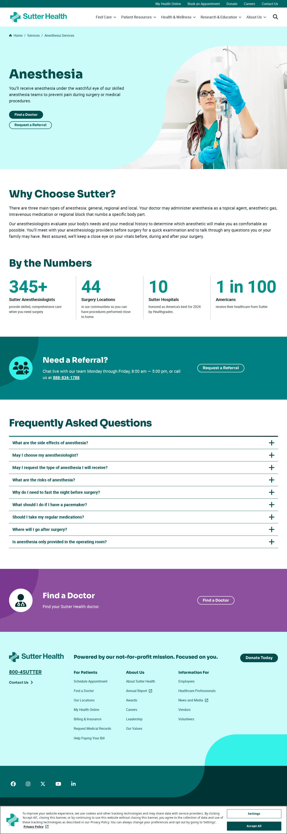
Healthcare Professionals (197, 690)
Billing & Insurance (87, 719)
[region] (143, 820)
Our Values (134, 728)
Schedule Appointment (90, 681)
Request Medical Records (92, 728)
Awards (131, 700)
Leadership (134, 719)
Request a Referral (30, 125)
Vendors (184, 709)
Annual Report (140, 690)
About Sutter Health (140, 681)
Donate (231, 3)
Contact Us (270, 3)
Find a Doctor (26, 114)
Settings (254, 814)
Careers (249, 3)
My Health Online (168, 3)
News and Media (194, 700)
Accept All (254, 826)
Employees (186, 681)
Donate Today (259, 657)
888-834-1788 (66, 377)
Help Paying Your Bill (89, 738)
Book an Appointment (204, 3)
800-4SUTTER (25, 672)
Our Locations (84, 700)
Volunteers (186, 719)
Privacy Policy (37, 827)
